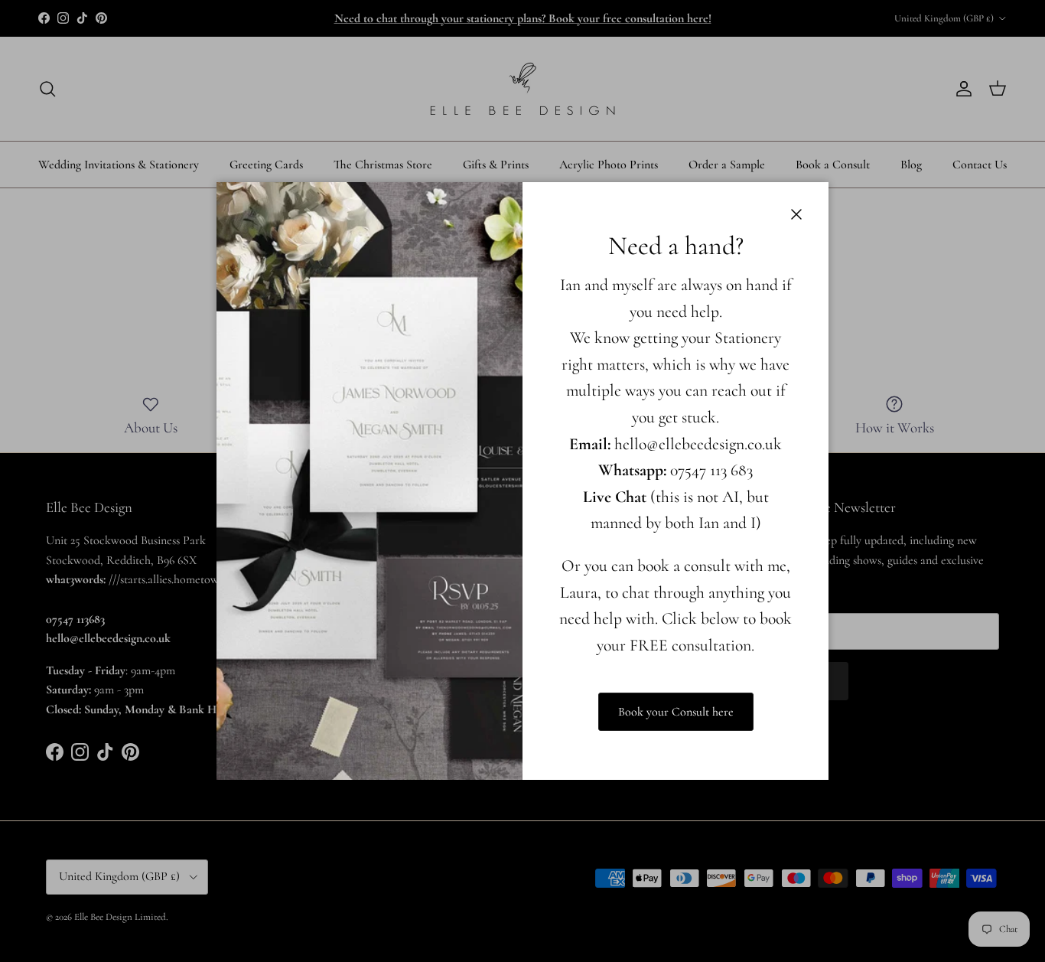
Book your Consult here (676, 711)
